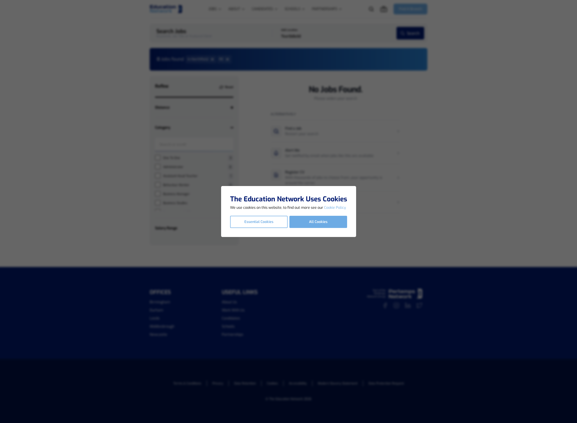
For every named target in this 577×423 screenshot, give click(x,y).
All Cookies (318, 221)
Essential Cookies (258, 221)
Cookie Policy (335, 207)
